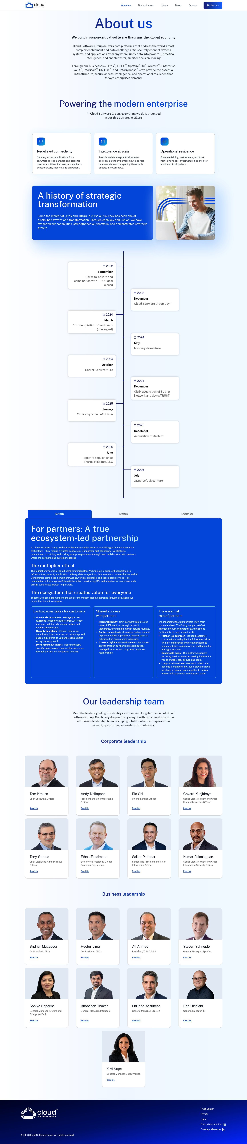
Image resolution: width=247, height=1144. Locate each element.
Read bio (34, 808)
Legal (204, 1119)
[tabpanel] (123, 601)
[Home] (59, 1113)
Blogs (178, 5)
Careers (193, 5)
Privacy (204, 1114)
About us (126, 5)
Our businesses (146, 5)
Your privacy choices (211, 1124)
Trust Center (207, 1108)
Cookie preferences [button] (211, 1129)
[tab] (60, 514)
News (165, 5)
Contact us (213, 5)
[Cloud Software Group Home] (35, 5)
